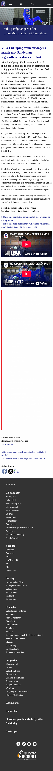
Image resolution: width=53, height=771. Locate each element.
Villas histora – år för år (16, 611)
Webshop (10, 688)
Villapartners (11, 589)
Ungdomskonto (12, 649)
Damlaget (10, 553)
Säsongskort (11, 496)
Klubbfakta (10, 614)
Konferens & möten (14, 582)
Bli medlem (11, 674)
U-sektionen (11, 570)
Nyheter (10, 484)
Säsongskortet (12, 664)
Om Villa (11, 607)
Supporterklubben (13, 684)
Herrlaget (10, 550)
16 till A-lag (11, 645)
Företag (10, 578)
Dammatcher (11, 524)
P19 (7, 556)
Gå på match (13, 492)
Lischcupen (12, 731)
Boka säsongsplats (13, 503)
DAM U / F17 (12, 560)
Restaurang (12, 702)
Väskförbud (11, 517)
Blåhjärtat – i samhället (15, 638)
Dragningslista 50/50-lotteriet (18, 691)
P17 (7, 563)
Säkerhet (9, 514)
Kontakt (9, 631)
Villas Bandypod (13, 671)
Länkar (9, 667)
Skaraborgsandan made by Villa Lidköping (24, 635)
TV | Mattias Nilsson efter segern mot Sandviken (22, 458)
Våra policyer (11, 624)
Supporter (11, 660)
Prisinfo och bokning (15, 534)
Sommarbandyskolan (15, 652)
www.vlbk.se (7, 444)
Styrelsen (10, 628)
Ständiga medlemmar (15, 678)
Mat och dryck (12, 507)
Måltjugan (10, 596)
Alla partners (11, 592)
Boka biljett (11, 500)
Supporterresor (12, 681)
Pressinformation (13, 538)
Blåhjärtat (10, 642)
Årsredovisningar (13, 618)
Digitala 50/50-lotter (14, 695)
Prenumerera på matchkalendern (19, 528)
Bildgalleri (10, 621)
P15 (7, 567)
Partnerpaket (11, 599)
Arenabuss (10, 531)
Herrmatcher (11, 521)
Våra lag (10, 545)
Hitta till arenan (12, 510)
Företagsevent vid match (16, 585)
